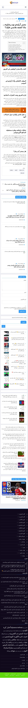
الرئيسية (24, 673)
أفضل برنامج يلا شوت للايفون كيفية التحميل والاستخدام (14, 606)
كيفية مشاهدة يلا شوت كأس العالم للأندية (17, 586)
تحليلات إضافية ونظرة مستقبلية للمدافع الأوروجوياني (17, 49)
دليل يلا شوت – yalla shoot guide (19, 615)
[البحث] (3, 326)
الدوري (8, 633)
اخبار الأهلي (22, 675)
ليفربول (15, 648)
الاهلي (17, 634)
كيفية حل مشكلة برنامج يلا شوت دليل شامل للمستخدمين (14, 618)
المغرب (3, 637)
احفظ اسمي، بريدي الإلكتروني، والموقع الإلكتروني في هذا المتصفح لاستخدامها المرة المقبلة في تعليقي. (15, 308)
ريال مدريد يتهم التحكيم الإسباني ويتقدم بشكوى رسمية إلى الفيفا (16, 266)
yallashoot (6, 675)
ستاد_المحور (23, 645)
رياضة (10, 642)
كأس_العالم (25, 648)
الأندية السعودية (22, 514)
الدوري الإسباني (21, 18)
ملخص (16, 651)
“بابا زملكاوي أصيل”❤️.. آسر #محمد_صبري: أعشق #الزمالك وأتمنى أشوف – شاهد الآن (18, 362)
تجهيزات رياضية (22, 539)
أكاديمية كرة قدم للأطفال (19, 630)
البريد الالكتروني (23, 299)
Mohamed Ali (17, 500)
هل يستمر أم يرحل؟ (12, 50)
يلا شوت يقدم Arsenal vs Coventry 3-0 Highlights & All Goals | (16, 497)
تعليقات (25, 280)
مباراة (10, 647)
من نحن (23, 663)
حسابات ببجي (22, 665)
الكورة (21, 637)
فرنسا (15, 645)
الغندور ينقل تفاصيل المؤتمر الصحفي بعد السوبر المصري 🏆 (13, 571)
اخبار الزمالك (17, 675)
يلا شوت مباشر (12, 675)
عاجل (17, 645)
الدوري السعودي (22, 530)
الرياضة (6, 633)
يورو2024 (9, 651)
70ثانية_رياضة (25, 627)
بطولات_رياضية (23, 642)
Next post (23, 188)
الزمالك (3, 633)
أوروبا (9, 630)
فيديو (24, 547)
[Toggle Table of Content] (23, 43)
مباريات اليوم (23, 482)
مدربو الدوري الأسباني (10, 32)
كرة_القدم (20, 648)
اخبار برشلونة (14, 18)
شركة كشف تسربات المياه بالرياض (18, 668)
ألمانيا (14, 630)
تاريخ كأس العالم (22, 536)
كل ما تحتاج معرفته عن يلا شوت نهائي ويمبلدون (16, 588)
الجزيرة (13, 633)
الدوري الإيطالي (22, 528)
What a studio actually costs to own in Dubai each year (15, 427)
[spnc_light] (3, 7)
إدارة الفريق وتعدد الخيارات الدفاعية (14, 47)
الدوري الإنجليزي (22, 525)
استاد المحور (23, 633)
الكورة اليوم (14, 636)
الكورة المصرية (22, 533)
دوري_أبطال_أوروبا (16, 642)
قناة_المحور (7, 645)
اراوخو (10, 18)
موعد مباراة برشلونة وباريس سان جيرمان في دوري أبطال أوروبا (15, 241)
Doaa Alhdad (20, 214)
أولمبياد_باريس (5, 630)
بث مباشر (15, 639)
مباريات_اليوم (21, 651)
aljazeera (14, 627)
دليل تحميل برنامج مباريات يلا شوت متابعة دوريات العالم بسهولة (13, 609)
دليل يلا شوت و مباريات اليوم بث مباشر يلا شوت (16, 612)
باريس (22, 639)
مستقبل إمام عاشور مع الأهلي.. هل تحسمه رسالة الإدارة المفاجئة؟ (15, 184)
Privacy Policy (22, 657)
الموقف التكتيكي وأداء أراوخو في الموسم (15, 45)
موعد (13, 650)
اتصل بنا (23, 660)
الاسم (25, 292)
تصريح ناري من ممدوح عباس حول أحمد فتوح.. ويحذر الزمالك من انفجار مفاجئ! (15, 190)
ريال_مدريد (5, 642)
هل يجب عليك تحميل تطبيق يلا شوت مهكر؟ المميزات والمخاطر (13, 599)
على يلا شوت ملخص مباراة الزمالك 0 (18, 569)
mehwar (20, 627)
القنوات (25, 637)
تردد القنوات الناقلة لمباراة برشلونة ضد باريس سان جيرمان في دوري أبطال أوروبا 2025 (15, 216)
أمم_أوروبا (11, 630)
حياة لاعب (23, 542)
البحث (23, 322)
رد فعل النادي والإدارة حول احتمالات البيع (15, 48)
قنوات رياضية (22, 550)
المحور (7, 636)
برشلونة (7, 18)
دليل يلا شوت (22, 544)
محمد (18, 651)
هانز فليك (4, 18)
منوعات (23, 555)
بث (20, 640)
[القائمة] (25, 7)
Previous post (23, 182)
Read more (24, 430)
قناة (12, 645)
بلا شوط (23, 620)
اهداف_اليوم (25, 639)
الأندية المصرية (22, 517)
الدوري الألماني (22, 519)
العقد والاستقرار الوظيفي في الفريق (14, 44)
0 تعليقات (17, 21)
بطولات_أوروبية (5, 639)
